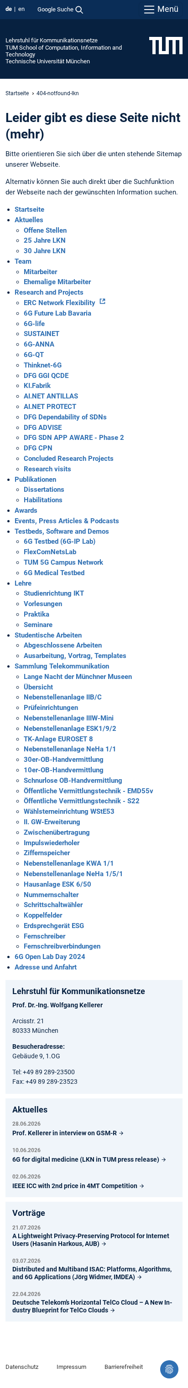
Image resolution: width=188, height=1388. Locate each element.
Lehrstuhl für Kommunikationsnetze (51, 40)
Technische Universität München (47, 61)
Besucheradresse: (38, 1046)
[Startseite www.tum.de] (166, 45)
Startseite (17, 93)
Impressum (71, 1366)
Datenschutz (21, 1366)
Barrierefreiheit (123, 1366)
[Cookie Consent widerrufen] (169, 1369)
